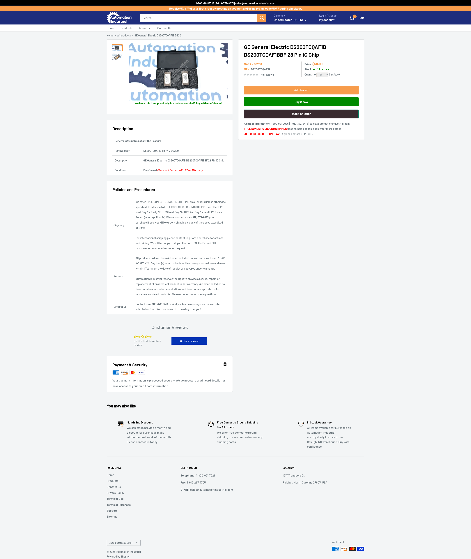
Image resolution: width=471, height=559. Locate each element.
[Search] (261, 18)
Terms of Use (115, 498)
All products (124, 35)
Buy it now (301, 101)
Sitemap (112, 516)
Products (126, 28)
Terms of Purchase (119, 504)
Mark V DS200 (253, 64)
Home (110, 28)
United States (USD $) (120, 542)
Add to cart (301, 90)
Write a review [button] (189, 341)
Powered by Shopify (118, 556)
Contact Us (164, 28)
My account (326, 20)
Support (112, 510)
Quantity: (310, 74)
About (143, 28)
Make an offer (301, 115)
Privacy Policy (115, 492)
